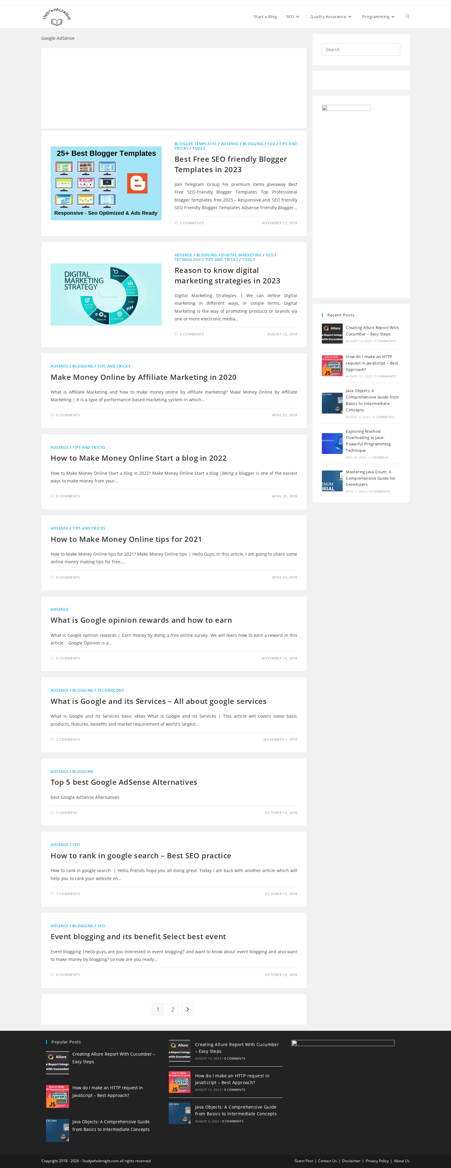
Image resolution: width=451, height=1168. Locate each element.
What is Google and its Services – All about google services (159, 701)
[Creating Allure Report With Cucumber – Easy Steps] (332, 333)
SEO (271, 143)
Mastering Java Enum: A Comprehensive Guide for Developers (370, 478)
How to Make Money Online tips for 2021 (126, 539)
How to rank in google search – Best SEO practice (141, 855)
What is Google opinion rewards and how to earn (141, 620)
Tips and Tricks (221, 259)
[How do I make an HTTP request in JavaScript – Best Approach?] (332, 365)
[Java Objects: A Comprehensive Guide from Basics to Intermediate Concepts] (332, 403)
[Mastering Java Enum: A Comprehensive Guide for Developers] (332, 481)
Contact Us (327, 1160)
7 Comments (68, 893)
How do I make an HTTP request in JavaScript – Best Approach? (372, 363)
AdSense (230, 143)
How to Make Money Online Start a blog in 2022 (139, 458)
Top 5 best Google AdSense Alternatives (124, 782)
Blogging (253, 143)
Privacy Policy (377, 1160)
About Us (402, 1160)
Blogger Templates (196, 143)
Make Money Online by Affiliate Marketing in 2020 (144, 377)
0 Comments (68, 415)
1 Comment (67, 812)
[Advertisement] (174, 88)
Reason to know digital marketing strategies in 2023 (228, 275)
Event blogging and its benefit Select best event (138, 936)
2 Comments (68, 739)
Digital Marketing (241, 255)
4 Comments (192, 334)
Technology (188, 259)
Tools (198, 148)
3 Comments (192, 223)
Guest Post (304, 1160)
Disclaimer (351, 1160)
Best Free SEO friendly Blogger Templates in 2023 (231, 164)
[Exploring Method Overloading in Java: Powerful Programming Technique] (332, 443)
